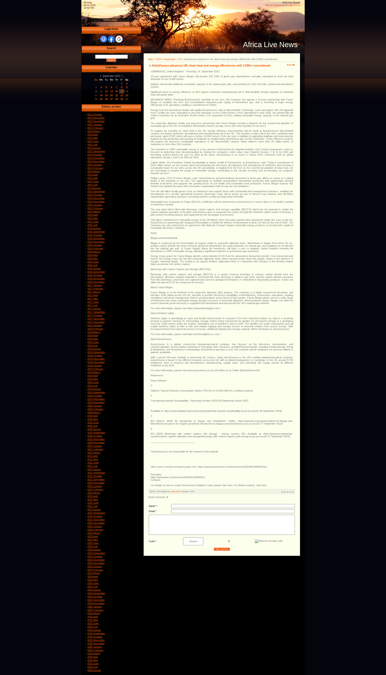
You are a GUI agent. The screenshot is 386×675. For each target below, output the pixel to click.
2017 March (93, 292)
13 (111, 91)
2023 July (92, 546)
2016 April (92, 255)
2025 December (96, 643)
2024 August (94, 590)
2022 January (94, 486)
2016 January (94, 245)
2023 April (92, 536)
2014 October (94, 195)
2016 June (93, 261)
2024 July (92, 586)
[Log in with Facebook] (111, 39)
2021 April (92, 456)
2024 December (96, 603)
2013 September (96, 151)
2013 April (92, 134)
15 (121, 91)
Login (290, 5)
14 (116, 91)
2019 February (95, 369)
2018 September (96, 352)
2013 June (93, 141)
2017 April (92, 295)
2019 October (94, 395)
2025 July (92, 626)
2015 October (94, 235)
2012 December (96, 121)
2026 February (95, 650)
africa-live (175, 491)
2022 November (96, 519)
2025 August (94, 630)
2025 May (92, 620)
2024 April (92, 576)
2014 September (96, 191)
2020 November (96, 439)
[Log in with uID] (103, 39)
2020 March (93, 412)
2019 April (92, 375)
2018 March (93, 332)
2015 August (94, 228)
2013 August (94, 148)
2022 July (92, 506)
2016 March (93, 251)
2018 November (96, 359)
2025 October (94, 636)
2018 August (94, 349)
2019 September (96, 392)
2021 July (92, 466)
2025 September (96, 633)
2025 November (96, 640)
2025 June (93, 623)
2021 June (93, 462)
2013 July (92, 144)
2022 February (95, 489)
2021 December (96, 482)
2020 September (96, 432)
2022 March (93, 493)
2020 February (95, 409)
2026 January (94, 647)
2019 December (96, 402)
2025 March (93, 613)
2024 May (92, 580)
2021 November (96, 479)
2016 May (92, 258)
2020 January (94, 405)
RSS (297, 5)
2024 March (93, 573)
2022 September (96, 513)
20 (111, 95)
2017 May (92, 298)
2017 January (94, 285)
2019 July (92, 385)
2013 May (92, 138)
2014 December (96, 201)
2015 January (94, 205)
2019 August (94, 389)
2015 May (92, 218)
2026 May (92, 660)
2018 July (92, 345)
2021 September (96, 472)
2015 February (95, 208)
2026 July (92, 667)
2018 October (94, 355)
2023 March (93, 533)
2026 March (93, 653)
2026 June (93, 663)
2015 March (93, 211)
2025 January (94, 606)
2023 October (94, 556)
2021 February (95, 449)
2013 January (94, 124)
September (170, 59)
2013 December (96, 161)
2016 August (94, 268)
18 (101, 95)
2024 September (96, 593)
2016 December (96, 282)
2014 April (92, 174)
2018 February (95, 328)
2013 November (96, 158)
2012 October (94, 114)
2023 (158, 59)
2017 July (92, 305)
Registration (279, 5)
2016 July (92, 265)
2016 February (95, 248)
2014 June (93, 181)
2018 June (93, 342)
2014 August (94, 188)
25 (101, 99)
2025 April (92, 616)
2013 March (93, 131)
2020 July (92, 426)
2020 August (94, 429)
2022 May (92, 499)
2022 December (96, 523)
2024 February (95, 570)
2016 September (96, 272)
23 (127, 95)
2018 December (96, 362)
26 (106, 99)
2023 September (96, 553)
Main (268, 5)
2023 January (94, 526)
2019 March (93, 372)
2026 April (92, 657)
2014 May (92, 178)
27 (111, 99)
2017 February (95, 288)
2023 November (96, 559)
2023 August (94, 549)
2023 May (92, 539)
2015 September (96, 231)
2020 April (92, 416)
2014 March (93, 171)
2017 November (96, 318)
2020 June (93, 422)
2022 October (94, 516)
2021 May (92, 459)
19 (106, 95)
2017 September (96, 312)
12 (106, 91)
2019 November (96, 399)
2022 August (94, 509)
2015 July (92, 225)
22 (121, 95)
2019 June (93, 382)
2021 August (94, 469)
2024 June (93, 583)
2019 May (92, 379)
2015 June (93, 221)
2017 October (94, 315)
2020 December (96, 442)
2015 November (96, 238)
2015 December (96, 241)
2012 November (96, 118)
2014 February (95, 168)
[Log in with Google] (119, 39)
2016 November (96, 278)
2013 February (95, 128)
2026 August (94, 670)
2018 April (92, 335)
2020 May (92, 419)
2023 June (93, 543)
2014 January (94, 164)
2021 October (94, 476)
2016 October (94, 275)
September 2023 (111, 76)
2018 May (92, 339)
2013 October (94, 154)
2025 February (95, 610)
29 (121, 99)
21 (116, 95)
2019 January (94, 365)
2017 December (96, 322)
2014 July (92, 184)
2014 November (96, 198)
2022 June (93, 503)
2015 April (92, 215)
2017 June (93, 302)
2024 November (96, 600)
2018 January (94, 325)
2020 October (94, 436)
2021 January (94, 446)
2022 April (92, 496)
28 (116, 99)
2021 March (93, 452)
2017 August (94, 308)
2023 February (95, 529)
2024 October (94, 596)
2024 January (94, 566)
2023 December (96, 563)
